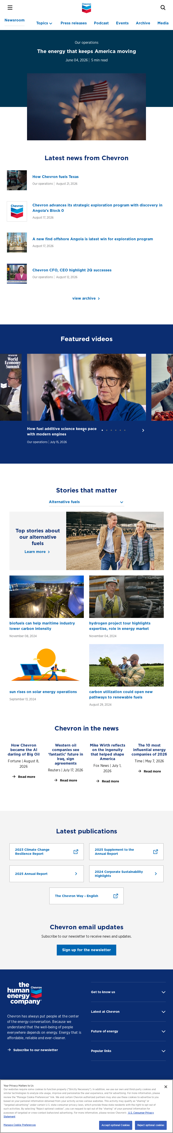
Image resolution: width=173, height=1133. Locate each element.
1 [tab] (102, 430)
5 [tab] (120, 430)
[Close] (166, 1087)
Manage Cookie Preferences (20, 1124)
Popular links (101, 1051)
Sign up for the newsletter (86, 950)
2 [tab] (107, 430)
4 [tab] (116, 430)
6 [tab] (125, 430)
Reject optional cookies (150, 1125)
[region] (86, 1106)
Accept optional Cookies (116, 1125)
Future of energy (104, 1031)
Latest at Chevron (105, 1011)
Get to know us (103, 992)
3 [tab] (111, 430)
